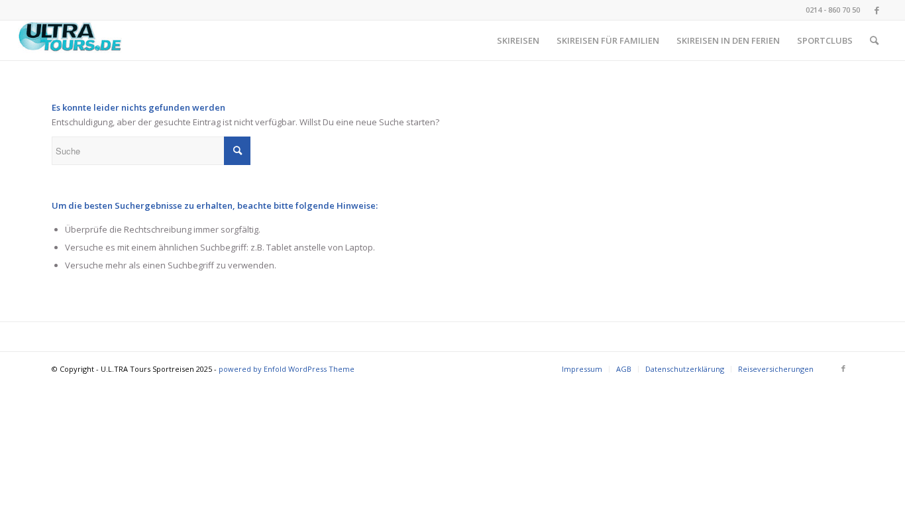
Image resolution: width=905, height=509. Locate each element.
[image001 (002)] (70, 40)
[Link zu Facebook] (877, 10)
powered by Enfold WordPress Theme (286, 369)
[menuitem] (518, 40)
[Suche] (874, 40)
